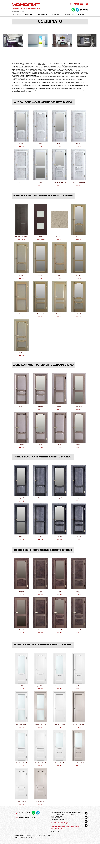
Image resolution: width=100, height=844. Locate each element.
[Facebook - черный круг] (87, 9)
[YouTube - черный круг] (83, 9)
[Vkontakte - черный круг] (81, 9)
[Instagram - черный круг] (85, 9)
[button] (70, 14)
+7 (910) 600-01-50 (80, 4)
